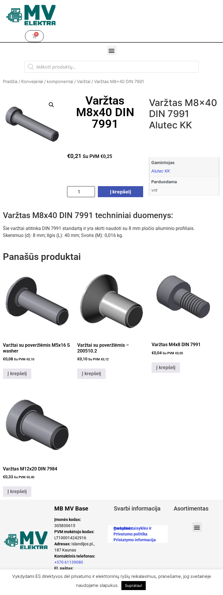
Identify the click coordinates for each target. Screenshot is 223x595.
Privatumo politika (131, 534)
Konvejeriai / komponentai (47, 81)
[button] (111, 50)
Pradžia (10, 81)
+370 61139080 (68, 562)
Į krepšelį (120, 192)
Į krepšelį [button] (17, 373)
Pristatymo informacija (135, 540)
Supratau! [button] (133, 585)
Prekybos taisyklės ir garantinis (133, 528)
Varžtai (83, 81)
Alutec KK (160, 170)
